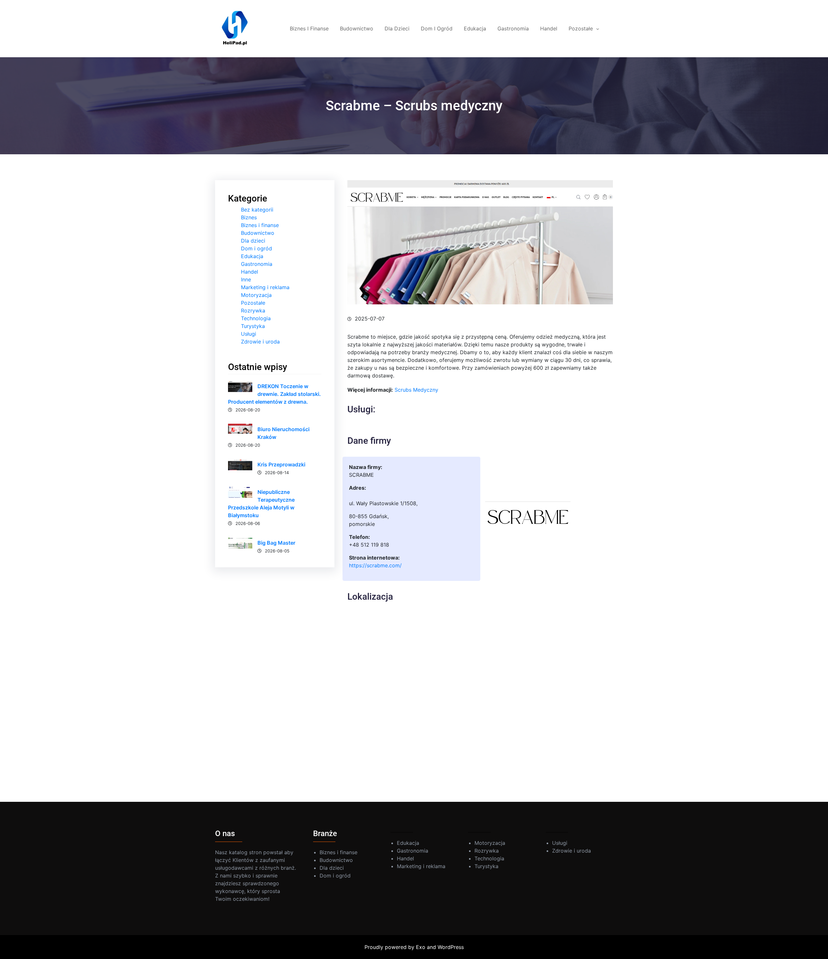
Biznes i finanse (260, 225)
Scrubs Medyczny (416, 390)
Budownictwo (257, 233)
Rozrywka (253, 310)
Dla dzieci (253, 240)
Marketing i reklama (265, 287)
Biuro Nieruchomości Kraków (283, 433)
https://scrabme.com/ (375, 565)
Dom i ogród (256, 248)
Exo (420, 947)
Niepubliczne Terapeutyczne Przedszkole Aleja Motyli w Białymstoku (261, 503)
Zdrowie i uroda (260, 341)
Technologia (256, 318)
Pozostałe (253, 303)
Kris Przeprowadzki (281, 464)
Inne (246, 279)
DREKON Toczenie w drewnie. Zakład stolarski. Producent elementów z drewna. (274, 394)
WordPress (451, 947)
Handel (249, 271)
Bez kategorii (257, 209)
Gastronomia (256, 264)
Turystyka (253, 326)
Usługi (248, 334)
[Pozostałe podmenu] (597, 28)
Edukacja (252, 256)
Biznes (249, 217)
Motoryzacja (256, 295)
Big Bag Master (276, 542)
